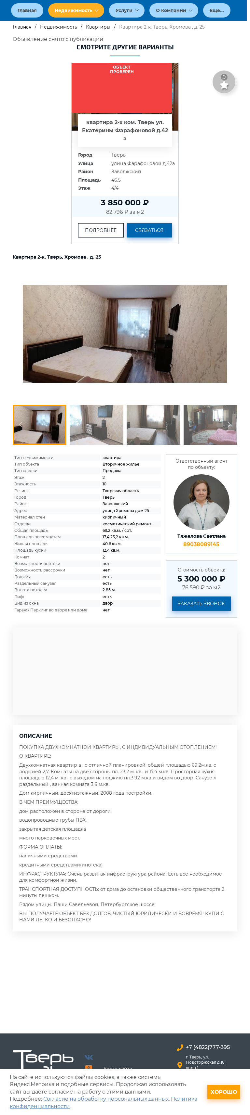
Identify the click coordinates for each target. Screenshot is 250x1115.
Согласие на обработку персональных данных (106, 1099)
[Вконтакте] (88, 1057)
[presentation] (24, 334)
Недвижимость (73, 10)
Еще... (217, 10)
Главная (27, 10)
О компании (171, 10)
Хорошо (224, 1092)
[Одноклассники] (88, 1068)
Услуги (124, 10)
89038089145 (201, 544)
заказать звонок (201, 604)
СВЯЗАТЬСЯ (149, 230)
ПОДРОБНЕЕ (101, 230)
